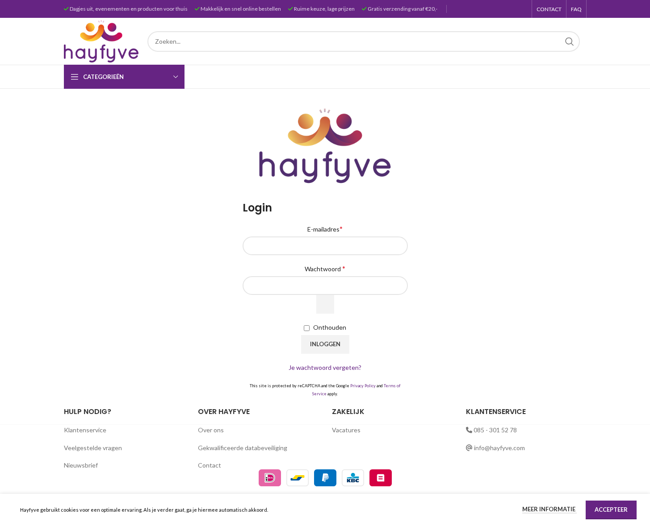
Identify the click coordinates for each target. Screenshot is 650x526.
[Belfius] (380, 477)
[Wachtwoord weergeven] (325, 304)
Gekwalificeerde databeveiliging (242, 447)
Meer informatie (549, 509)
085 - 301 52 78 (495, 430)
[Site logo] (101, 40)
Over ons (211, 430)
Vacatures (346, 430)
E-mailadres (325, 228)
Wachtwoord (325, 268)
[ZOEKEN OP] (569, 41)
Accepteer (611, 509)
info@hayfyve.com (499, 447)
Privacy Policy (363, 385)
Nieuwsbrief (81, 465)
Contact (209, 465)
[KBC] (353, 477)
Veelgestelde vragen (93, 447)
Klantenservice (85, 430)
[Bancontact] (298, 477)
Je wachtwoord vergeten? (325, 367)
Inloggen (325, 344)
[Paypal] (326, 477)
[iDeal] (270, 477)
